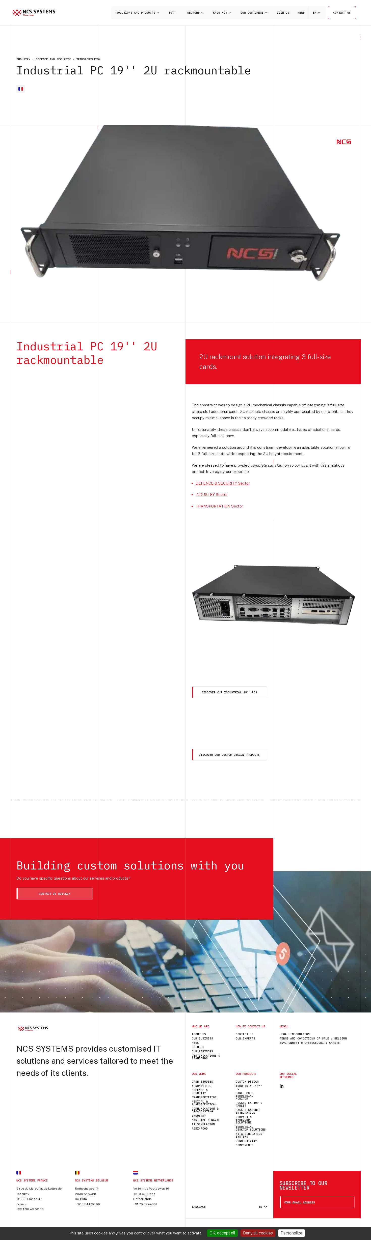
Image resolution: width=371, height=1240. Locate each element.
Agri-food (200, 1128)
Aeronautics (201, 1086)
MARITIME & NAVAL (206, 1120)
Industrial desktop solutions (251, 1128)
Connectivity (246, 1141)
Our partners (202, 1051)
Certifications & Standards (206, 1057)
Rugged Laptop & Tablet (249, 1104)
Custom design (247, 1081)
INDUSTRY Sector (212, 494)
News (301, 12)
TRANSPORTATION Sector (219, 506)
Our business (202, 1038)
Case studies (202, 1081)
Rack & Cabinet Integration (248, 1111)
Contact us (342, 12)
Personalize (291, 1233)
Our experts (245, 1038)
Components (244, 1145)
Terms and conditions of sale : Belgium (313, 1038)
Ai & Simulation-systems (250, 1135)
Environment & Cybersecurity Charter (310, 1043)
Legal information (295, 1034)
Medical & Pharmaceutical (204, 1103)
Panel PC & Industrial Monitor (244, 1095)
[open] (157, 13)
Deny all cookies (258, 1233)
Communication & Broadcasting (205, 1110)
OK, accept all (222, 1233)
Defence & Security (200, 1091)
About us (199, 1034)
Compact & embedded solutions (244, 1119)
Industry (199, 1115)
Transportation (204, 1097)
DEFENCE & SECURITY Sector (223, 483)
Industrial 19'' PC (249, 1087)
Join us (283, 12)
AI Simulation (203, 1124)
